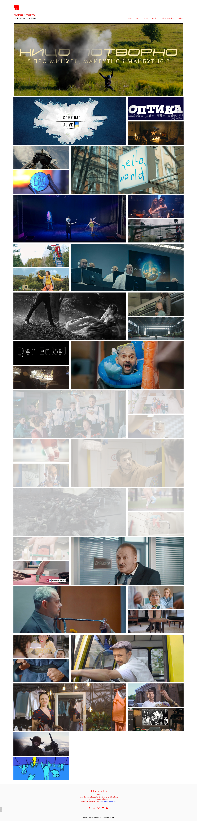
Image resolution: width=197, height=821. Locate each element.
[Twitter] (94, 807)
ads (137, 18)
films (130, 18)
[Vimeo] (103, 807)
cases (146, 18)
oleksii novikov (99, 791)
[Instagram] (98, 807)
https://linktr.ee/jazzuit (107, 801)
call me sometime (167, 18)
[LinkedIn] (107, 807)
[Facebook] (90, 807)
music (154, 18)
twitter (181, 18)
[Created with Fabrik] (1, 809)
